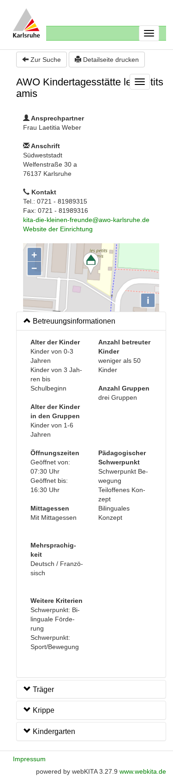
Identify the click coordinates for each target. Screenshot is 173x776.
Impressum (29, 759)
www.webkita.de (142, 771)
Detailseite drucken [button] (110, 59)
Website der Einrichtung (58, 229)
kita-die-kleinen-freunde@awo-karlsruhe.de (86, 219)
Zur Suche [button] (45, 59)
